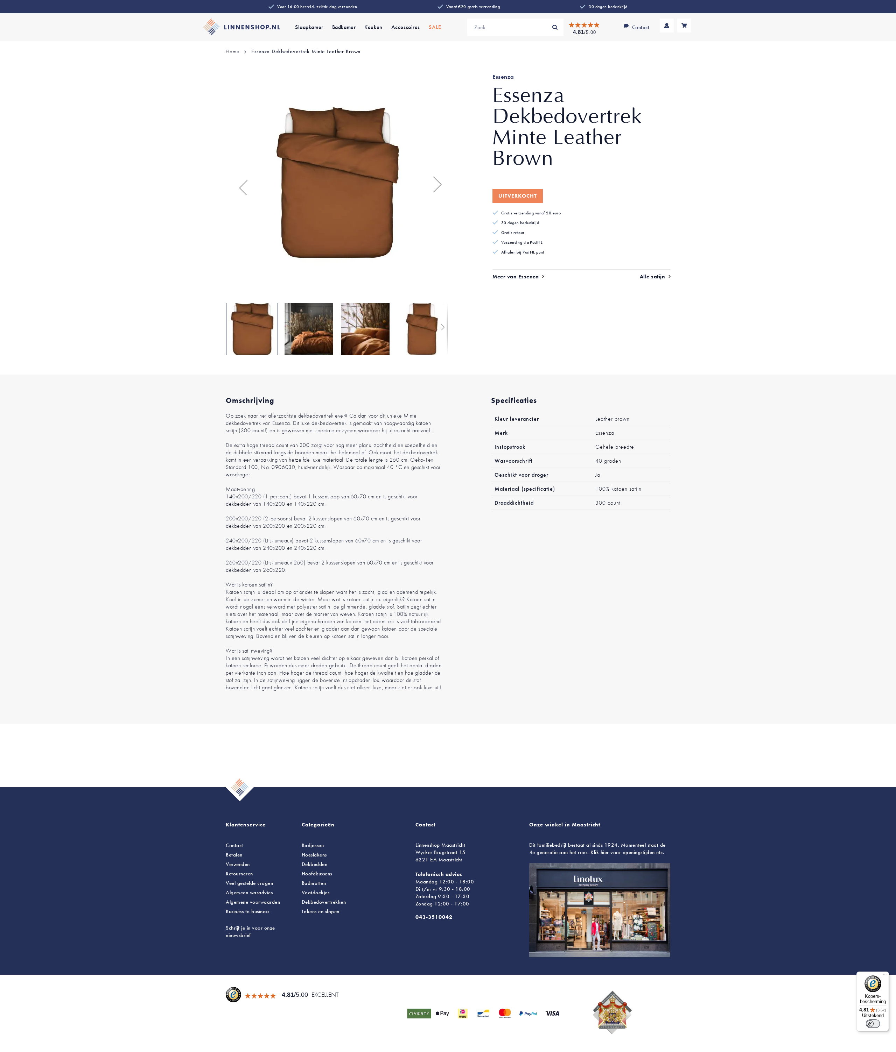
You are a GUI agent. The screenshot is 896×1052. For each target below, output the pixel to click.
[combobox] (515, 27)
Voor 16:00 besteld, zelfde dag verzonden (317, 6)
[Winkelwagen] (684, 26)
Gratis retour (513, 232)
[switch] (873, 1023)
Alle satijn (652, 276)
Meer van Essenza (515, 276)
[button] (240, 184)
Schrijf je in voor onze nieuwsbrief (250, 931)
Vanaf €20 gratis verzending (473, 6)
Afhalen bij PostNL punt (522, 252)
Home (232, 51)
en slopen (321, 911)
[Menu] (885, 976)
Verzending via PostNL (521, 242)
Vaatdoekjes (316, 892)
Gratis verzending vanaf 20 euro (531, 213)
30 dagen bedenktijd (608, 6)
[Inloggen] (667, 26)
